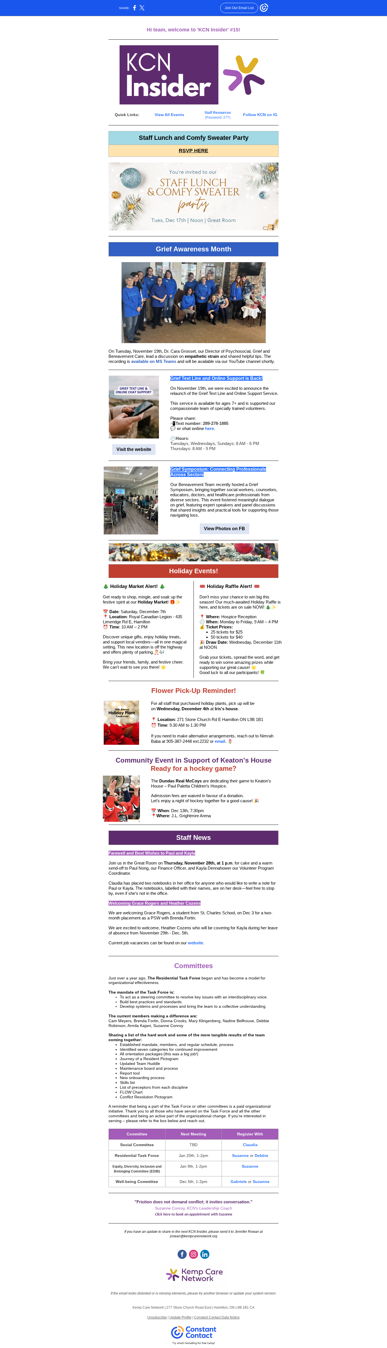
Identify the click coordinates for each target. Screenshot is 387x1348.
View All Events (169, 114)
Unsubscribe (157, 1317)
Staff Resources (218, 113)
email (220, 741)
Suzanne (240, 1155)
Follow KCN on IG (260, 114)
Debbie (261, 1155)
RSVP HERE (193, 150)
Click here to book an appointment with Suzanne (193, 1214)
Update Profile (180, 1317)
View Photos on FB (224, 528)
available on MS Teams (153, 361)
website (195, 942)
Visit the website (133, 449)
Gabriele (239, 1181)
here (209, 428)
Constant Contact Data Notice (217, 1317)
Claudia (250, 1144)
